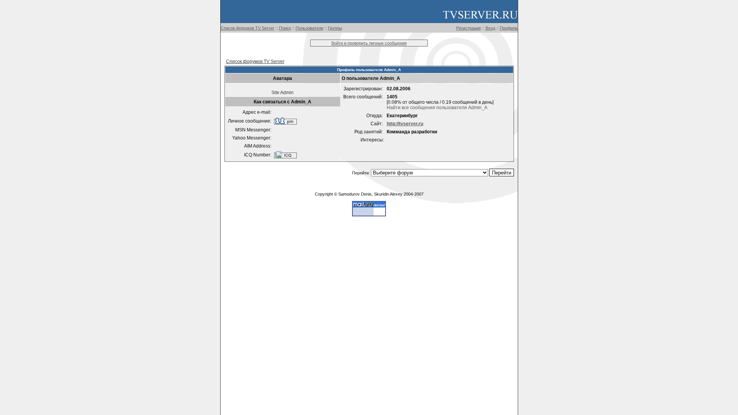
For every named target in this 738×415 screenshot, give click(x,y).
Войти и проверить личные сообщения (369, 43)
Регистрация (468, 28)
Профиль (509, 28)
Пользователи (309, 28)
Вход (490, 28)
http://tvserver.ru (405, 123)
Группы (335, 28)
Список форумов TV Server (247, 28)
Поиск (285, 28)
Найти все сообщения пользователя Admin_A (437, 107)
